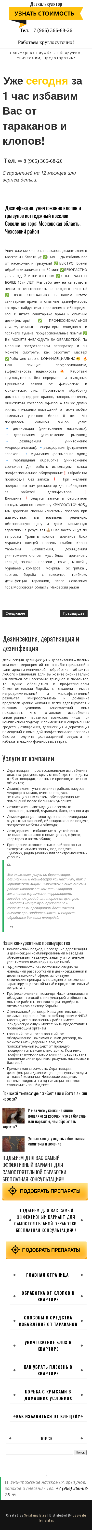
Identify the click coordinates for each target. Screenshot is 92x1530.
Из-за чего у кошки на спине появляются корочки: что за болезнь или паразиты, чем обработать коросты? (44, 1118)
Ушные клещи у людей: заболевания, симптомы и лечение (56, 1141)
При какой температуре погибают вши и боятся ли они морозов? (44, 1096)
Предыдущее (73, 613)
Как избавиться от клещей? (48, 1416)
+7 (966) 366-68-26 (51, 30)
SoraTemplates (35, 1515)
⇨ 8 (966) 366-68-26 (40, 161)
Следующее (15, 613)
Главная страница (47, 1275)
